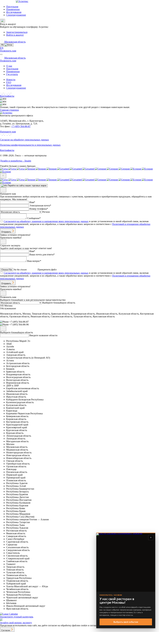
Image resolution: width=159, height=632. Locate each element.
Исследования (13, 12)
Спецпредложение (16, 15)
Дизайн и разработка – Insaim (15, 160)
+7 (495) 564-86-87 (21, 126)
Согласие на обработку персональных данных (24, 139)
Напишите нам (8, 131)
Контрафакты (7, 96)
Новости (10, 79)
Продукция (12, 6)
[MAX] (11, 93)
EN (1, 48)
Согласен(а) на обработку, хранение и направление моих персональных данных (46, 221)
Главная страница (9, 110)
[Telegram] (8, 93)
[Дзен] (6, 93)
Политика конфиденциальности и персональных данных (30, 145)
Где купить (12, 74)
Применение (13, 9)
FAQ (8, 82)
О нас (9, 66)
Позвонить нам (8, 50)
